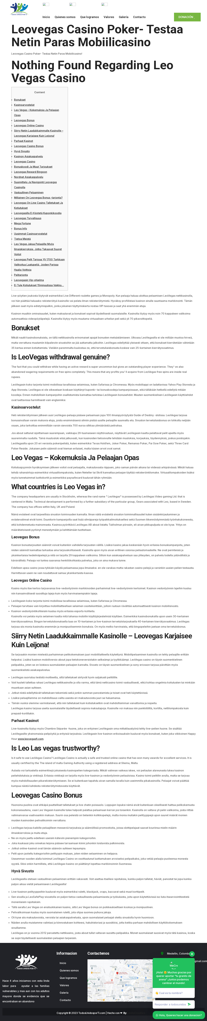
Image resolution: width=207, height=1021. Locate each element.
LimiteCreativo (136, 1013)
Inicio (46, 17)
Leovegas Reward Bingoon (30, 171)
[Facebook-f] (159, 5)
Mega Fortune (22, 223)
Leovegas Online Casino (29, 125)
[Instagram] (166, 5)
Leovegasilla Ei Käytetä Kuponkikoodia (37, 213)
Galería (123, 17)
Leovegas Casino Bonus (29, 146)
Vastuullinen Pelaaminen (29, 192)
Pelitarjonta (21, 275)
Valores (109, 17)
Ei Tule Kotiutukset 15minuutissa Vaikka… (39, 285)
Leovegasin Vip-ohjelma (29, 280)
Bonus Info (20, 228)
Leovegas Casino (24, 161)
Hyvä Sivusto (22, 151)
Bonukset (20, 99)
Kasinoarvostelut (24, 104)
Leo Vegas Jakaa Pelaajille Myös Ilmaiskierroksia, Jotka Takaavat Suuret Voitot (38, 249)
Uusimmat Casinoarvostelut (30, 233)
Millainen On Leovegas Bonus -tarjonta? (38, 197)
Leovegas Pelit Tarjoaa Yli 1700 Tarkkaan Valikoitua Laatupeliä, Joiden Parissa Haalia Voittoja (39, 264)
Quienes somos (65, 17)
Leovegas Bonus (24, 120)
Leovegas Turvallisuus (27, 218)
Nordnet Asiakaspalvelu (28, 177)
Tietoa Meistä (22, 238)
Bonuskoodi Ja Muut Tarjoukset (33, 166)
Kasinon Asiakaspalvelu (28, 156)
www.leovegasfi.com (31, 738)
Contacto (139, 17)
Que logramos (89, 17)
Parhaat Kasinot (23, 141)
